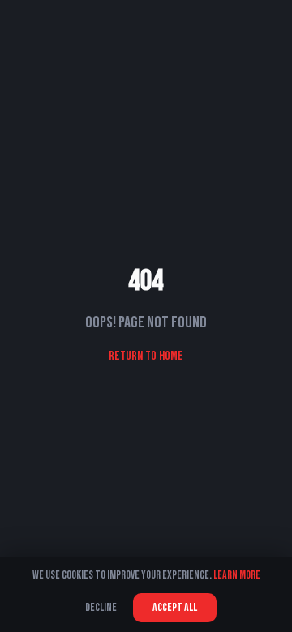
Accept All (174, 607)
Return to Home (146, 356)
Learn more (236, 575)
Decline (101, 607)
